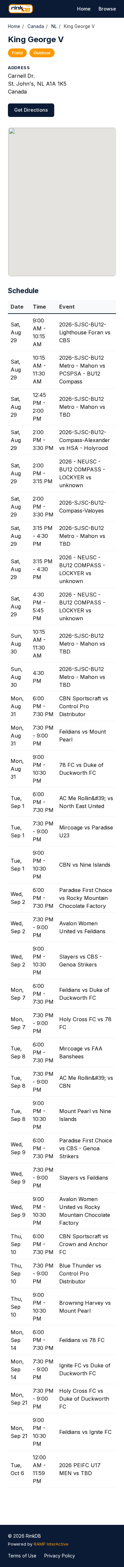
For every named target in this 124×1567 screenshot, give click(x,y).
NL (54, 26)
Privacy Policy (59, 1555)
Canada (35, 26)
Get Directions (31, 110)
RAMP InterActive (51, 1544)
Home (84, 9)
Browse (107, 9)
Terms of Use (22, 1555)
